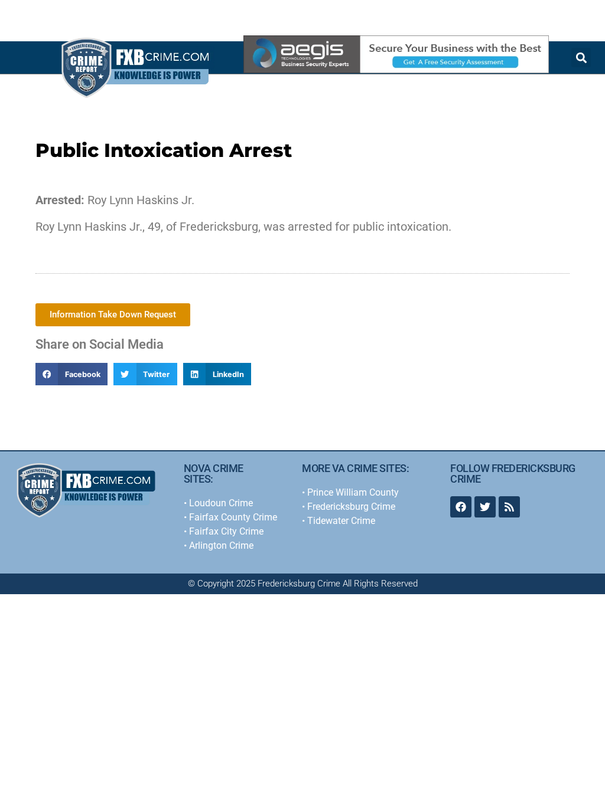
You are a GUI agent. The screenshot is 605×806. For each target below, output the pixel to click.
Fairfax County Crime (233, 517)
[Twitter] (485, 506)
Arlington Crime (221, 545)
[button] (71, 374)
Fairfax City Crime (226, 531)
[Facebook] (460, 506)
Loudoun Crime (221, 503)
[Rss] (509, 506)
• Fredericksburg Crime (348, 506)
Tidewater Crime (341, 520)
